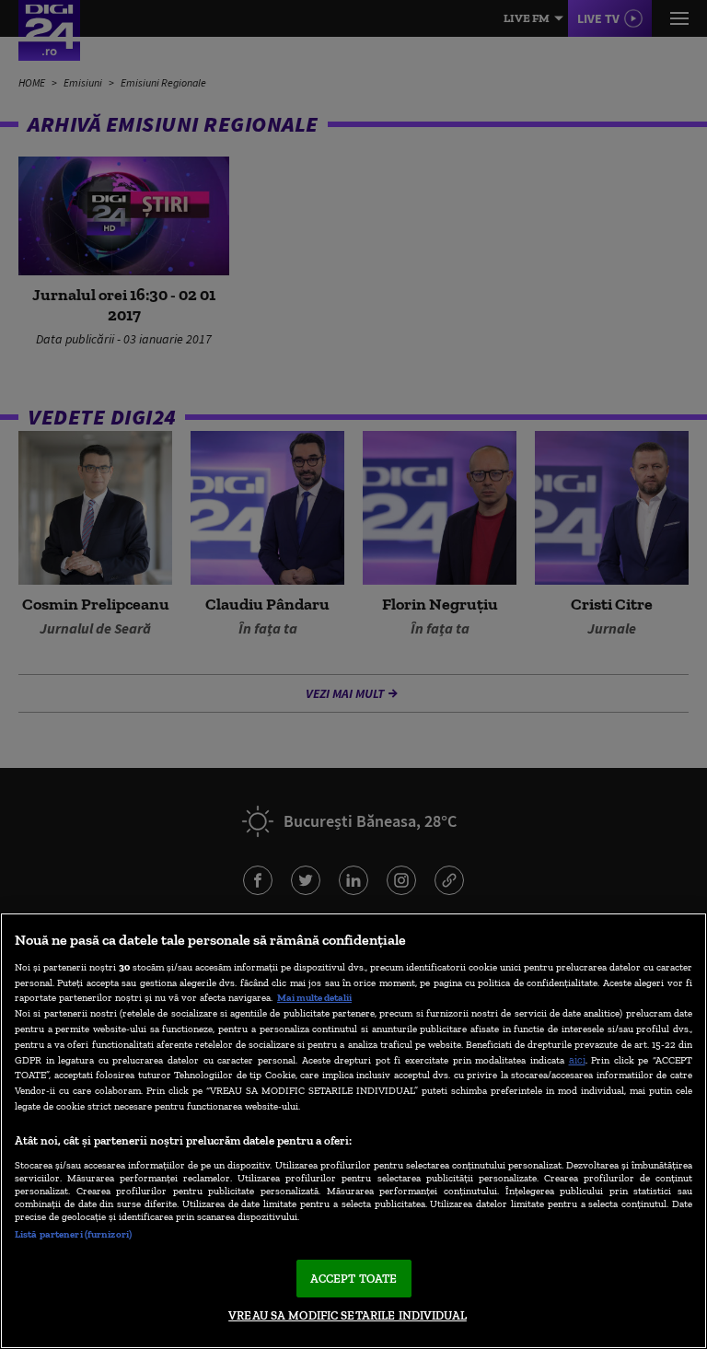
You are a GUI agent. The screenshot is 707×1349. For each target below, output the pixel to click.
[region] (353, 1131)
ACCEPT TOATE (354, 1278)
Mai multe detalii (314, 997)
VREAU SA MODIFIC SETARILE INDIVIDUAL (347, 1315)
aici (577, 1059)
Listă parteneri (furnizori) (73, 1233)
